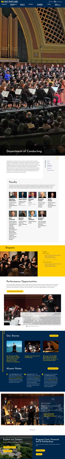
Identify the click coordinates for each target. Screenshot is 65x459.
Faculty (48, 161)
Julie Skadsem (31, 218)
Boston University (37, 376)
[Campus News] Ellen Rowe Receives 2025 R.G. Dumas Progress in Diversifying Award (50, 358)
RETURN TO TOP (32, 429)
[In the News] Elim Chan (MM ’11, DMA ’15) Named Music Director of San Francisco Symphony (13, 359)
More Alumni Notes (53, 368)
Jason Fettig (23, 199)
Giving (49, 4)
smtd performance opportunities (15, 291)
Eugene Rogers (21, 218)
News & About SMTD (58, 5)
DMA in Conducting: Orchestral (50, 266)
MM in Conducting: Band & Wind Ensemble (53, 255)
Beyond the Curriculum (10, 447)
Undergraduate (40, 450)
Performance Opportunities (49, 166)
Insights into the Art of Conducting (32, 356)
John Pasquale (12, 218)
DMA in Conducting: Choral (50, 265)
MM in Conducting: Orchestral (50, 257)
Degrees (48, 163)
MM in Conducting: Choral (49, 256)
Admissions (4, 4)
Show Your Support (50, 170)
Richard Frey (30, 199)
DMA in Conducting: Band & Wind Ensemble (53, 263)
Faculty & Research (22, 5)
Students (31, 4)
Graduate (39, 454)
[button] (5, 323)
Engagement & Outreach (40, 5)
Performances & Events (13, 5)
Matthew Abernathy (12, 199)
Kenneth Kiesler (41, 199)
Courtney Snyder (41, 218)
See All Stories (54, 335)
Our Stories (49, 168)
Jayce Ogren (50, 199)
